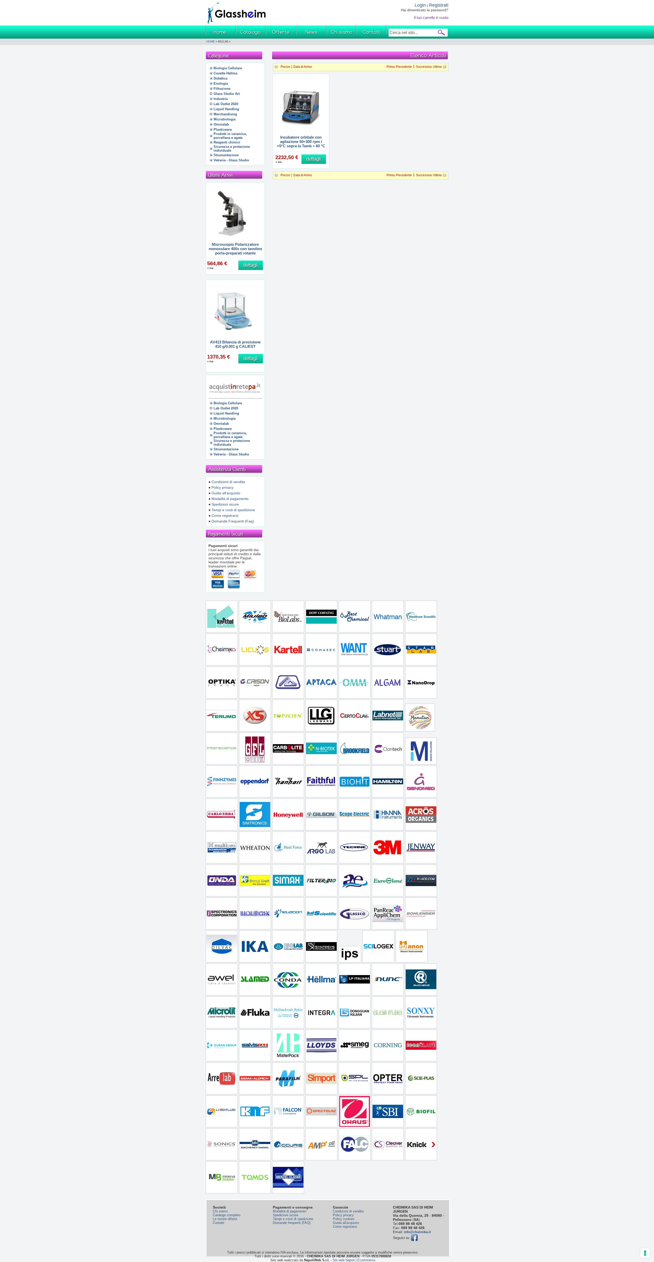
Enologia (221, 83)
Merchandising (225, 114)
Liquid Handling (226, 109)
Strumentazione (226, 155)
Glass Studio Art (227, 94)
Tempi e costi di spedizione (233, 510)
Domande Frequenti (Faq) (233, 521)
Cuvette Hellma (225, 73)
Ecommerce (366, 1260)
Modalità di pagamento (230, 499)
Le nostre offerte (225, 1219)
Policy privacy (222, 487)
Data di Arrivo (302, 67)
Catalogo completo (226, 1215)
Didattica (220, 78)
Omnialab (221, 124)
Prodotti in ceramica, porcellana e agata (230, 136)
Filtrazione (222, 89)
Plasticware (223, 129)
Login (420, 5)
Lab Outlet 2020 (226, 104)
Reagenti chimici (227, 142)
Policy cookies (344, 1219)
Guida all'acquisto (226, 493)
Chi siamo (220, 1211)
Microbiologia (225, 119)
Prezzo (285, 67)
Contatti (218, 1223)
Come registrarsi (225, 515)
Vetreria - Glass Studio (231, 160)
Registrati (438, 5)
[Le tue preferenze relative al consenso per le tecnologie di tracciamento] (645, 1253)
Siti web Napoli (344, 1260)
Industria (221, 99)
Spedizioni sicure (225, 504)
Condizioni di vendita (228, 482)
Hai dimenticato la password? (424, 10)
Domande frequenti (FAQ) (291, 1223)
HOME (210, 41)
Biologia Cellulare (228, 68)
